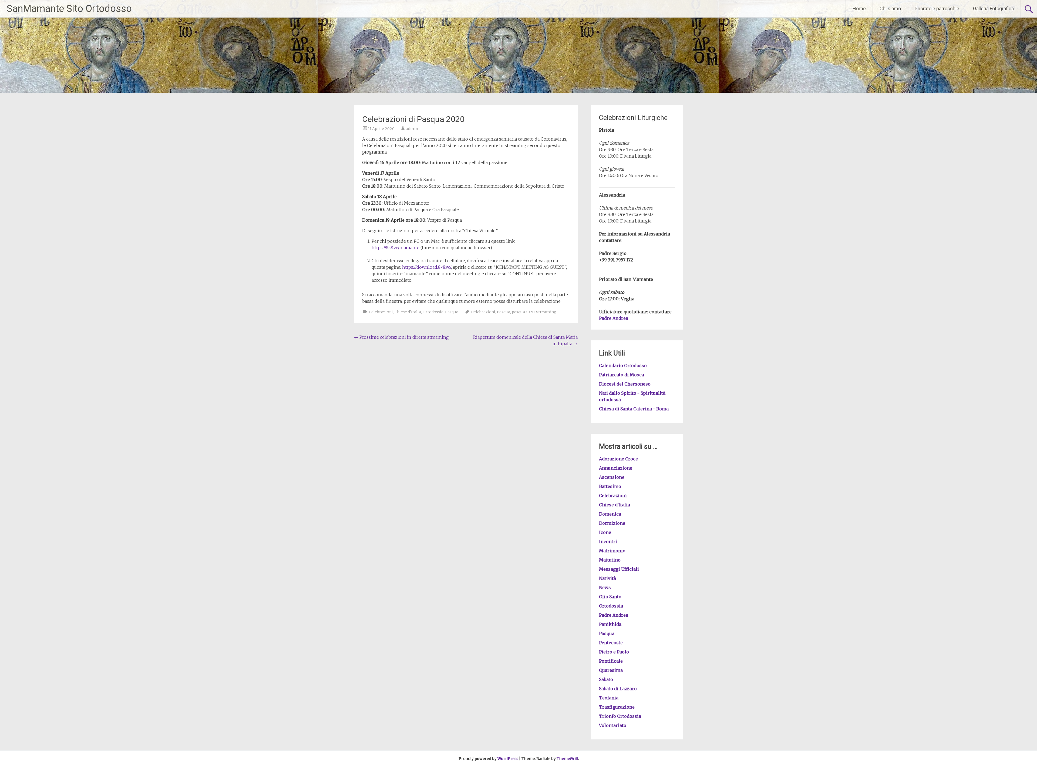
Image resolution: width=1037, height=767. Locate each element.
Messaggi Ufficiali (619, 569)
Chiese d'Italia (408, 312)
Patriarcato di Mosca (621, 374)
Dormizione (612, 523)
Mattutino (610, 560)
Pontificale (611, 661)
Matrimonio (612, 550)
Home (859, 8)
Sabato (606, 679)
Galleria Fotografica (993, 8)
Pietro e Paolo (614, 652)
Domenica (610, 514)
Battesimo (610, 486)
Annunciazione (615, 468)
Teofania (608, 697)
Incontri (608, 541)
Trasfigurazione (617, 707)
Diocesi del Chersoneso (625, 384)
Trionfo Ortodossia (620, 716)
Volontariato (612, 725)
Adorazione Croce (618, 458)
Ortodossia (433, 312)
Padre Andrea (613, 318)
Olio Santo (610, 596)
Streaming (546, 312)
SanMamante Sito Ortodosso (69, 8)
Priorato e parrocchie (937, 8)
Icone (605, 532)
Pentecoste (611, 642)
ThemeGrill (567, 758)
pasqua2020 (523, 312)
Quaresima (611, 670)
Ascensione (611, 477)
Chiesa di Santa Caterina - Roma (634, 408)
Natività (607, 578)
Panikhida (610, 624)
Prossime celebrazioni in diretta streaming (401, 337)
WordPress (507, 758)
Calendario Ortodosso (623, 365)
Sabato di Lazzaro (618, 688)
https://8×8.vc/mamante (395, 247)
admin (412, 128)
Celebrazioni (381, 312)
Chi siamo (890, 8)
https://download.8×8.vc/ (426, 267)
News (605, 587)
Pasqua (451, 312)
